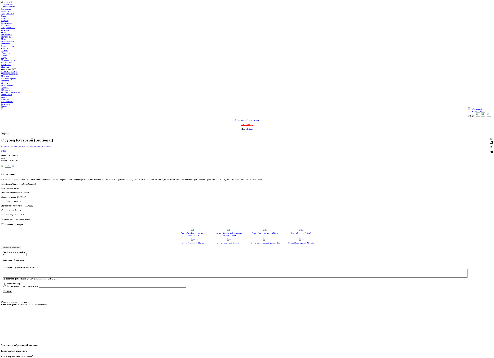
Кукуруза (5, 25)
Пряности (5, 44)
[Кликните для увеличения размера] (3, 151)
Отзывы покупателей (10, 92)
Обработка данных (9, 74)
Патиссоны (6, 37)
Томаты (4, 51)
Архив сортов (7, 97)
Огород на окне (8, 60)
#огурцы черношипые (42, 146)
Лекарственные (8, 27)
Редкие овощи (7, 46)
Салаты (4, 48)
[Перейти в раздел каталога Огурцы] (5, 133)
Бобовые (5, 11)
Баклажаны (6, 9)
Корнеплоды (6, 23)
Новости (5, 81)
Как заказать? (7, 101)
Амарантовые (7, 4)
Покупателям (7, 85)
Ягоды (4, 58)
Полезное (5, 76)
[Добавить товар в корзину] (13, 166)
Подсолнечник (7, 41)
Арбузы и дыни (8, 7)
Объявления (6, 90)
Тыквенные (6, 53)
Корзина (5, 99)
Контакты (5, 104)
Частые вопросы (8, 78)
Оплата (4, 83)
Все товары (6, 64)
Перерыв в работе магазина (247, 120)
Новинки (5, 67)
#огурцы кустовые (26, 146)
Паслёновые (6, 34)
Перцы (4, 39)
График (4, 106)
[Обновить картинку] (4, 286)
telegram (249, 129)
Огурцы (4, 32)
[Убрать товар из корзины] (2, 166)
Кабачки (5, 18)
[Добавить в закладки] (491, 146)
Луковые (5, 30)
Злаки (3, 16)
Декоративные (7, 14)
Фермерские (6, 62)
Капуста (4, 21)
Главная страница (9, 71)
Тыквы (4, 55)
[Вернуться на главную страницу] (2, 109)
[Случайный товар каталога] (489, 116)
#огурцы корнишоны (9, 146)
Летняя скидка (247, 124)
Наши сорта (6, 95)
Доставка (5, 88)
